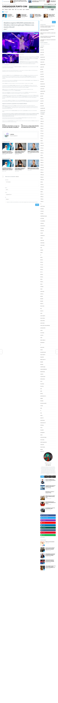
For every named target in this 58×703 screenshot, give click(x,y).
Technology (42, 425)
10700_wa (41, 184)
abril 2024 (41, 103)
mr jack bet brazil (42, 376)
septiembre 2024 (42, 91)
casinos (41, 330)
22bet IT (41, 252)
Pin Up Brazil (42, 383)
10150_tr (41, 138)
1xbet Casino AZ (42, 225)
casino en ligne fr (42, 315)
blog (41, 308)
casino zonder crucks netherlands (45, 325)
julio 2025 (41, 69)
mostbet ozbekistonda (43, 369)
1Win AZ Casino (42, 206)
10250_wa (41, 150)
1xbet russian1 (42, 245)
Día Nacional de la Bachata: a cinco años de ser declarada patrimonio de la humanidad (49, 561)
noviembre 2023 (42, 108)
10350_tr (41, 155)
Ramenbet (41, 400)
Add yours (17, 176)
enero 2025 (42, 81)
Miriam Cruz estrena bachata (49, 541)
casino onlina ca (42, 318)
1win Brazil (41, 211)
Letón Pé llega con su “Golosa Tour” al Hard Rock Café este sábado (15, 1)
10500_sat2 (42, 167)
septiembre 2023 (42, 110)
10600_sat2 (42, 179)
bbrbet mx (41, 303)
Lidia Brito (5, 29)
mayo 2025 (42, 74)
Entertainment (42, 342)
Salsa (16, 9)
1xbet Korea (42, 230)
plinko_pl (41, 393)
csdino (41, 337)
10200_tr (41, 140)
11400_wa (41, 201)
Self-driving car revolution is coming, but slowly (49, 492)
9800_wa (41, 274)
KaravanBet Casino (43, 352)
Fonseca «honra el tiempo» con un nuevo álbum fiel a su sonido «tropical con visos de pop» (52, 16)
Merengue (6, 9)
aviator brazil (42, 291)
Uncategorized (42, 432)
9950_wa (41, 281)
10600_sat (41, 177)
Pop (18, 9)
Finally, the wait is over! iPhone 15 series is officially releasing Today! (50, 496)
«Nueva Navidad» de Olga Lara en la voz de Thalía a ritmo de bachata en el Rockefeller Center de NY (50, 567)
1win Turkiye (42, 218)
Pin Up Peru (42, 386)
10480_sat (41, 162)
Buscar (41, 20)
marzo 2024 (42, 105)
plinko (41, 391)
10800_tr (41, 191)
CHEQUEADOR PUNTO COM (14, 7)
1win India (41, 213)
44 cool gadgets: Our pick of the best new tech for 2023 (50, 508)
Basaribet (41, 301)
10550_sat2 (42, 174)
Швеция (41, 449)
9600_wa (41, 269)
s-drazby (41, 405)
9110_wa (41, 264)
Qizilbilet (41, 398)
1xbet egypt (42, 228)
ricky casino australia (43, 403)
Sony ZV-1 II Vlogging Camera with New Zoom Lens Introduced (50, 480)
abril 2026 (41, 47)
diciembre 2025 (42, 57)
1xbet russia (42, 240)
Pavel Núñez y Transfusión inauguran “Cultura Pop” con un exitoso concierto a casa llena (10, 16)
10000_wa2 (42, 121)
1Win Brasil (42, 208)
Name (6, 187)
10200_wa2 (42, 145)
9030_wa (41, 262)
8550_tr (41, 257)
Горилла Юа (42, 444)
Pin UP (41, 381)
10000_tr (41, 116)
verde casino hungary (43, 437)
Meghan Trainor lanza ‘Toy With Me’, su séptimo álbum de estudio (38, 15)
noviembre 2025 (42, 59)
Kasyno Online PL (42, 354)
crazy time (41, 335)
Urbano (13, 9)
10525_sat (41, 169)
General (20, 9)
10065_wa (41, 128)
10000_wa (41, 118)
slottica (41, 415)
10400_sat (41, 157)
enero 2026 (42, 54)
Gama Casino (42, 347)
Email (6, 192)
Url (5, 197)
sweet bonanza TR (43, 422)
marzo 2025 (42, 76)
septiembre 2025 (42, 64)
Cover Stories (42, 332)
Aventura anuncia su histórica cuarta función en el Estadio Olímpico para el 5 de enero (50, 548)
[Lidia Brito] (6, 135)
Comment (6, 179)
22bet (41, 247)
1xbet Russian (42, 242)
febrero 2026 (42, 52)
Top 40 (24, 9)
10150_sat (41, 135)
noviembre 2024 (42, 86)
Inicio (3, 9)
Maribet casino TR (42, 359)
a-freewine (41, 286)
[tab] (42, 477)
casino (41, 313)
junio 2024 (41, 98)
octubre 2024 (42, 88)
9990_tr (41, 284)
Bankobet (41, 298)
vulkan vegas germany (43, 442)
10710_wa (41, 189)
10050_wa (41, 123)
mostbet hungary (42, 366)
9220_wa (41, 267)
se (40, 410)
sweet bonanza (42, 420)
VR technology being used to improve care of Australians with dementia (50, 502)
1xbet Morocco (42, 235)
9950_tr (41, 279)
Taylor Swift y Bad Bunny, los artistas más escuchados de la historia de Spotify (33, 1)
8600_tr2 (41, 259)
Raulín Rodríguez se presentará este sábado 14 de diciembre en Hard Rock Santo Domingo (50, 554)
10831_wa (41, 194)
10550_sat (41, 172)
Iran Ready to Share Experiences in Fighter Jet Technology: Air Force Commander (50, 486)
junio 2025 (41, 71)
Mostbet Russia (42, 371)
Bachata (10, 9)
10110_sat (41, 133)
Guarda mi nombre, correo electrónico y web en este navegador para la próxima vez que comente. (22, 202)
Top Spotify (27, 9)
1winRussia (42, 223)
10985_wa (41, 196)
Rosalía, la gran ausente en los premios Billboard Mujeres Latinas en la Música (24, 16)
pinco (41, 388)
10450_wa (41, 160)
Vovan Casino (42, 439)
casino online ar (42, 320)
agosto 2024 (42, 93)
